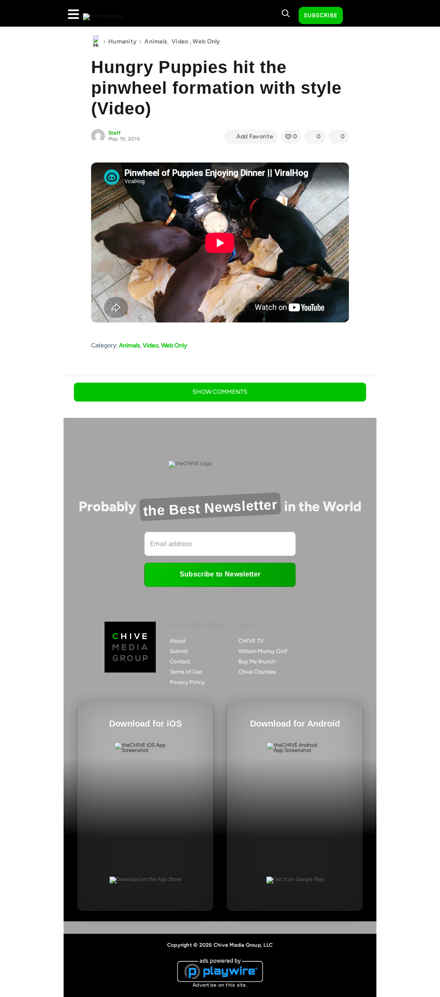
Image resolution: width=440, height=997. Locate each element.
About (178, 641)
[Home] (96, 41)
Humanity (122, 41)
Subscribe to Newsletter (220, 574)
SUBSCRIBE (321, 15)
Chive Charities (257, 672)
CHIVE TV (251, 641)
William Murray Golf (262, 651)
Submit (179, 651)
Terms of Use (186, 672)
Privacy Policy (187, 682)
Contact (180, 661)
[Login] (357, 15)
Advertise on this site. (220, 985)
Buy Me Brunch (256, 661)
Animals (155, 41)
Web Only (206, 41)
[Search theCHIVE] (285, 13)
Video (179, 41)
